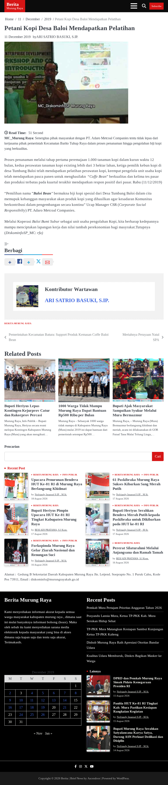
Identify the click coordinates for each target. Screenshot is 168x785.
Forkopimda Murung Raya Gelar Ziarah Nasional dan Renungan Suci (53, 550)
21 (64, 707)
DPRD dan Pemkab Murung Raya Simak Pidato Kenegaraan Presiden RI (137, 682)
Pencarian (11, 446)
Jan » (48, 733)
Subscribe (156, 6)
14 (64, 700)
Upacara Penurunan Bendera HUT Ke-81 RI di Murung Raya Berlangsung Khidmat (56, 484)
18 (32, 707)
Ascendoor (94, 778)
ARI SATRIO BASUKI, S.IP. (57, 37)
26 (43, 714)
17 (21, 707)
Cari (158, 456)
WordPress (123, 778)
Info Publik (69, 475)
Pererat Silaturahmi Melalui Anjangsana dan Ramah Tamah (138, 550)
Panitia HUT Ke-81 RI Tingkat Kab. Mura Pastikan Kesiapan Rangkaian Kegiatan (135, 707)
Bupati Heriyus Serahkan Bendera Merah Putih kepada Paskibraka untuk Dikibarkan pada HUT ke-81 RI (136, 517)
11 (31, 700)
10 (21, 700)
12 (43, 700)
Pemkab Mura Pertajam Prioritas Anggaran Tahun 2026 (124, 607)
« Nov (38, 733)
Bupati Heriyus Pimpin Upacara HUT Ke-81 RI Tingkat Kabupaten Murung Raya (54, 517)
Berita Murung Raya (17, 323)
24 (21, 714)
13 (54, 700)
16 (10, 707)
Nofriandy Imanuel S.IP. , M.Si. (51, 494)
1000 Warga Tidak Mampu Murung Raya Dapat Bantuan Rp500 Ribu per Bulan (82, 410)
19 (43, 707)
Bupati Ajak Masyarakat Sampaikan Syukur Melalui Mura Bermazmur (134, 410)
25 (32, 714)
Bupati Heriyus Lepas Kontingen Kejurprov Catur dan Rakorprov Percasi (27, 410)
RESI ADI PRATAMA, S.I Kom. (51, 529)
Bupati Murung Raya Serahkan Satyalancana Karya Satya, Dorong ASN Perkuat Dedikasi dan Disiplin (138, 734)
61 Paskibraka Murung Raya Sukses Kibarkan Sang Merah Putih (136, 484)
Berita (13, 4)
